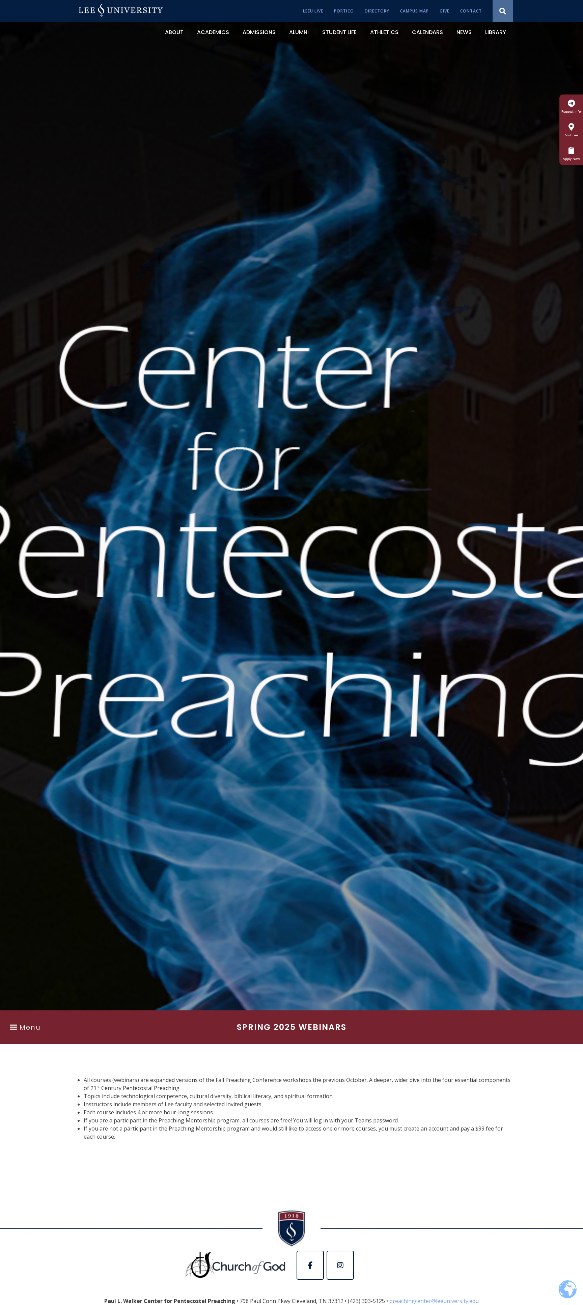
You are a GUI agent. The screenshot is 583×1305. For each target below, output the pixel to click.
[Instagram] (340, 1265)
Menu (30, 1027)
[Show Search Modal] (503, 11)
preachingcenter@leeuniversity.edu (434, 1301)
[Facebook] (310, 1265)
